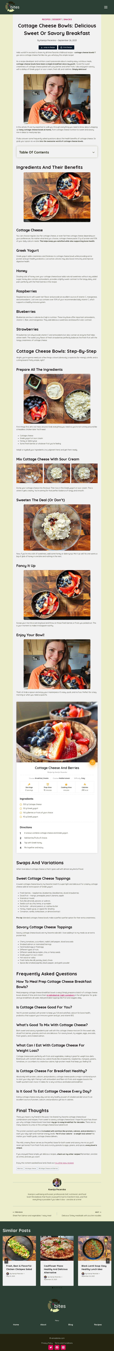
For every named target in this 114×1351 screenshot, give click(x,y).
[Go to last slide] (6, 1260)
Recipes (46, 19)
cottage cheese (30, 1168)
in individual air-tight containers (60, 995)
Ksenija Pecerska (48, 40)
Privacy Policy (47, 1343)
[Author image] (7, 1273)
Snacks (68, 19)
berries (20, 1168)
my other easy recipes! (64, 1163)
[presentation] (19, 1248)
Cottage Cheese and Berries (48, 1168)
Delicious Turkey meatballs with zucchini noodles (81, 1214)
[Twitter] (50, 1347)
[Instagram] (63, 1347)
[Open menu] (106, 7)
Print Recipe (67, 47)
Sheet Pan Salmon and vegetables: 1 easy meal (32, 1214)
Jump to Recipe (49, 47)
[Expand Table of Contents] (93, 152)
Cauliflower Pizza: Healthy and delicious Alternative (56, 1269)
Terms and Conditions (64, 1343)
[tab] (52, 1287)
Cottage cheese (29, 230)
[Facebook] (57, 1347)
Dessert (57, 19)
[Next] (108, 1260)
